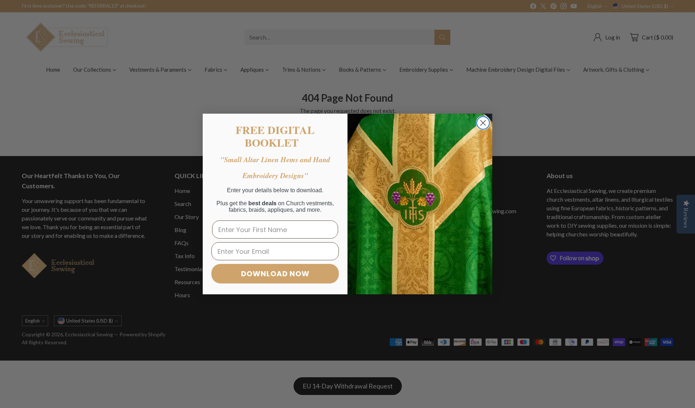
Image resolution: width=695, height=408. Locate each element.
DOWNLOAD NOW (275, 274)
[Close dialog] (483, 123)
